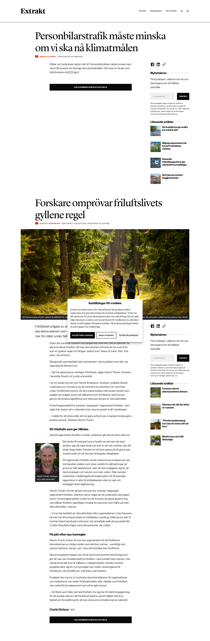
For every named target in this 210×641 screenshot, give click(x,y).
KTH (70, 72)
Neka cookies (106, 335)
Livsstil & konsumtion (50, 223)
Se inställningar (128, 335)
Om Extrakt (171, 11)
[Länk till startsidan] (33, 12)
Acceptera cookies (82, 335)
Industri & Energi (48, 57)
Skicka (183, 96)
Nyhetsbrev (156, 11)
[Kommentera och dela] (36, 56)
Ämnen (142, 11)
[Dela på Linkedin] (158, 64)
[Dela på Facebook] (152, 64)
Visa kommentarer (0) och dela (90, 87)
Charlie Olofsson (59, 609)
